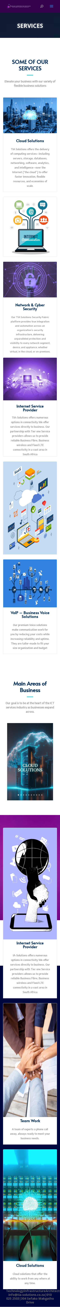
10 (41, 795)
